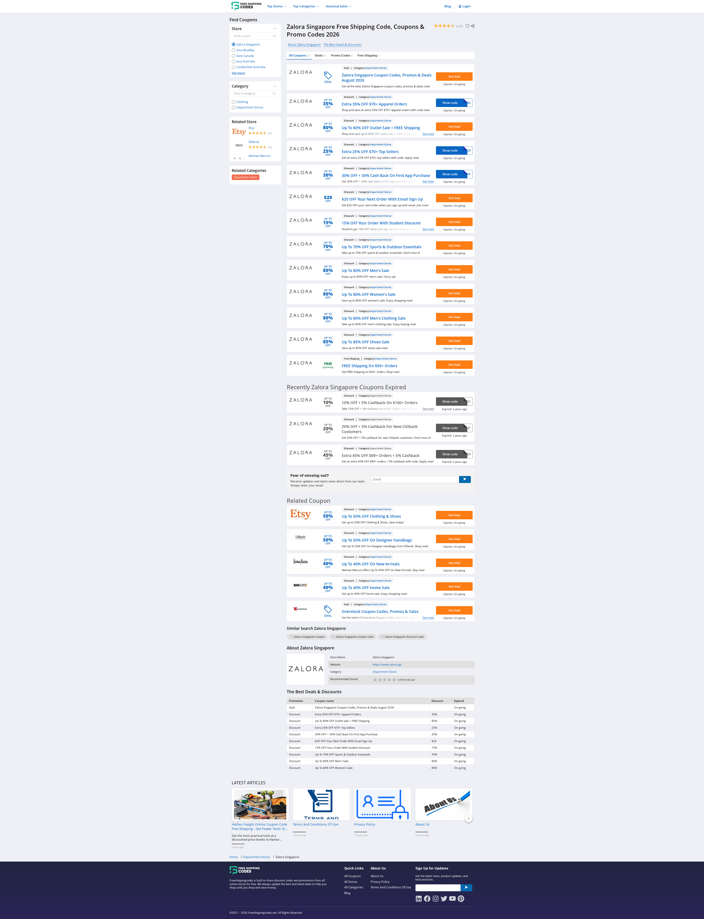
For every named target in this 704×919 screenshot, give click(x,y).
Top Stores (275, 6)
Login (467, 6)
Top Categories (304, 6)
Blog (447, 6)
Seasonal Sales (337, 6)
